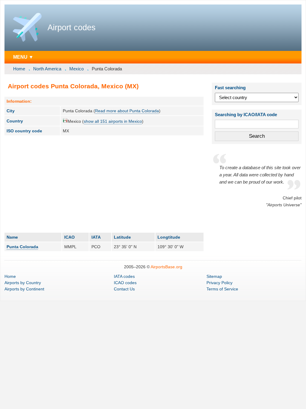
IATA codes (124, 276)
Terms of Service (222, 289)
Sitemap (214, 276)
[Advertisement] (104, 184)
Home (19, 68)
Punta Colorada (22, 246)
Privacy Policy (219, 282)
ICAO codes (125, 282)
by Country (22, 282)
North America (47, 68)
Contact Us (124, 289)
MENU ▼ (23, 57)
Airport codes (72, 27)
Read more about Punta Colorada (127, 110)
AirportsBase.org (166, 266)
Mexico (76, 68)
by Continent (24, 289)
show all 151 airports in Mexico (113, 121)
